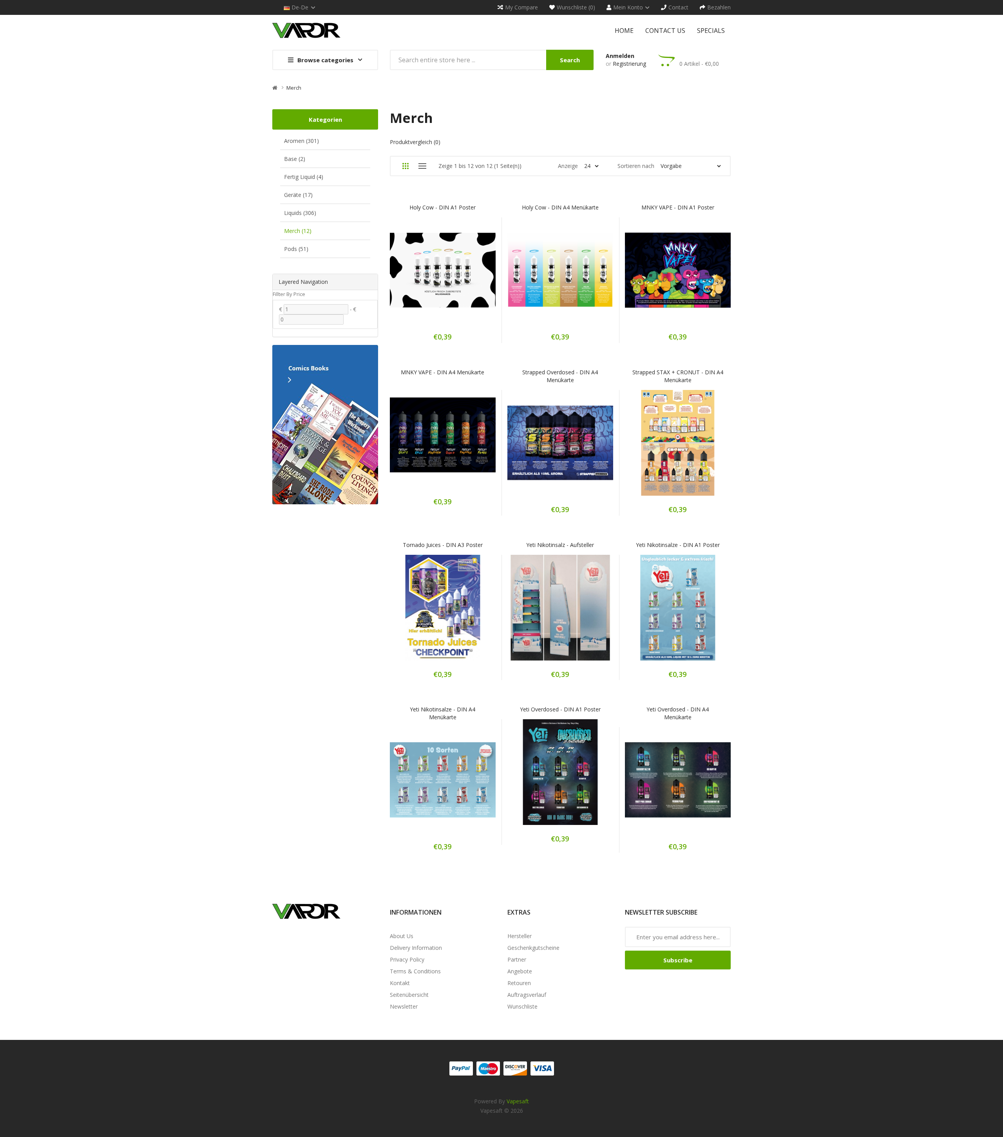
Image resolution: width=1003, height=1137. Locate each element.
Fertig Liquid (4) (303, 176)
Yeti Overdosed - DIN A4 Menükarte (677, 713)
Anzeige (568, 166)
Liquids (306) (300, 213)
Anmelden (620, 56)
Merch (293, 87)
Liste (422, 166)
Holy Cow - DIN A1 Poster (442, 207)
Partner (516, 959)
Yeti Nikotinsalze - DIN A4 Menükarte (442, 713)
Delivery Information (416, 947)
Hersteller (519, 936)
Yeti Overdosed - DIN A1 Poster (560, 709)
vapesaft (518, 1101)
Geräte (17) (298, 195)
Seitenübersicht (409, 994)
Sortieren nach (635, 166)
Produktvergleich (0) (415, 142)
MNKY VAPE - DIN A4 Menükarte (442, 372)
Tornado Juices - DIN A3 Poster (443, 545)
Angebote (519, 971)
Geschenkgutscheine (533, 947)
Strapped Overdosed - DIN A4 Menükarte (560, 376)
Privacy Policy (407, 959)
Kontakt (400, 983)
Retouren (519, 983)
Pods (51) (296, 249)
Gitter (405, 166)
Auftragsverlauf (526, 994)
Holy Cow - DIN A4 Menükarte (560, 207)
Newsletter (404, 1006)
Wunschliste (522, 1006)
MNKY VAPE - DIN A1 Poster (677, 207)
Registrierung (629, 63)
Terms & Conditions (415, 971)
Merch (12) (297, 231)
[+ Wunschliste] (442, 275)
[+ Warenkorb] (415, 275)
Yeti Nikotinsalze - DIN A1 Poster (678, 545)
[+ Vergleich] (470, 275)
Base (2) (294, 158)
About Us (401, 936)
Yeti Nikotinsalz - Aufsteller (560, 545)
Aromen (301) (301, 140)
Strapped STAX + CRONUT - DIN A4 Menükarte (677, 376)
